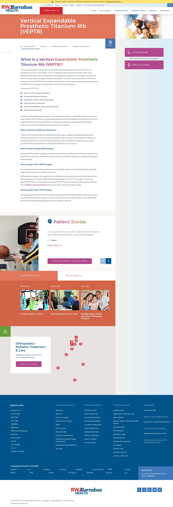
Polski (51, 473)
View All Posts (73, 276)
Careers (65, 5)
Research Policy (68, 500)
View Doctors (140, 52)
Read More (53, 245)
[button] (170, 5)
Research (15, 427)
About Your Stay (91, 414)
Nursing (14, 434)
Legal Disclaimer (56, 500)
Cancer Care (118, 410)
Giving (57, 5)
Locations (15, 414)
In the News (61, 428)
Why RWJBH (48, 5)
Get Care (14, 420)
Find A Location (141, 65)
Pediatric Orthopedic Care (81, 46)
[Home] (20, 9)
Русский (90, 473)
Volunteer (15, 444)
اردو (126, 473)
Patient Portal (90, 410)
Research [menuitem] (152, 11)
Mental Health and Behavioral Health (126, 422)
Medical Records (91, 435)
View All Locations (28, 364)
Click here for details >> (113, 1)
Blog (13, 448)
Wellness (117, 445)
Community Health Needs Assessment (66, 440)
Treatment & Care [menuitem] (121, 11)
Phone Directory (91, 432)
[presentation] (79, 238)
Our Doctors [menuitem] (165, 11)
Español (109, 473)
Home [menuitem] (93, 11)
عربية (29, 469)
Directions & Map (91, 428)
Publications (61, 432)
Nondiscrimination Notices (31, 500)
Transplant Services (122, 441)
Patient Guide (90, 442)
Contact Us (16, 410)
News (72, 5)
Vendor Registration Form (155, 433)
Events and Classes (64, 421)
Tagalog (46, 469)
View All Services (120, 456)
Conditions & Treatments (59, 46)
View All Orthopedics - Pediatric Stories (69, 261)
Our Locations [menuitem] (105, 11)
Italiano (128, 469)
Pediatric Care (119, 434)
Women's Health (120, 452)
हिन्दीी (110, 469)
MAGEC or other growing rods (36, 185)
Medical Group (90, 439)
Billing (79, 5)
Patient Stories (17, 451)
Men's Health (118, 417)
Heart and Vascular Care (124, 414)
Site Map (59, 448)
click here (150, 476)
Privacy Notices (15, 500)
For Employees (150, 410)
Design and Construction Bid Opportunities (156, 441)
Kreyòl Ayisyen (98, 469)
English (14, 469)
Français (62, 469)
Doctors (14, 417)
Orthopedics (118, 430)
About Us (59, 410)
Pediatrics (43, 46)
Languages (15, 438)
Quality (59, 414)
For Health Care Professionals (94, 5)
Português (72, 473)
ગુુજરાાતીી (79, 469)
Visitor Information (92, 424)
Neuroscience (119, 427)
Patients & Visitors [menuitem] (139, 11)
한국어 (13, 473)
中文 (31, 473)
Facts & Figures (62, 417)
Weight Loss (118, 448)
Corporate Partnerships (66, 445)
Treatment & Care (29, 46)
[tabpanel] (19, 243)
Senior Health (119, 438)
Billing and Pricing (92, 417)
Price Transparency (92, 421)
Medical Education (19, 431)
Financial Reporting (64, 435)
